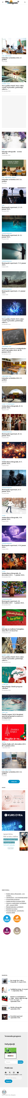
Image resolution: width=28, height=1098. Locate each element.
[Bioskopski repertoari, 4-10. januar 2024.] (14, 534)
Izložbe (3, 684)
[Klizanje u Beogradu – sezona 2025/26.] (14, 140)
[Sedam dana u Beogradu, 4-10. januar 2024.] (14, 506)
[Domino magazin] (10, 1056)
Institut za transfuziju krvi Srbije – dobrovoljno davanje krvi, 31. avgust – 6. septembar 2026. (18, 999)
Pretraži (20, 1062)
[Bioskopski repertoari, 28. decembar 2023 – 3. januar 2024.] (14, 589)
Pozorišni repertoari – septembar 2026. (16, 1017)
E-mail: (20, 1074)
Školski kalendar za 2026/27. (14, 907)
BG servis (4, 83)
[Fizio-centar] (15, 841)
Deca (3, 177)
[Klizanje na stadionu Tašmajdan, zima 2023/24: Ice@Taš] (14, 617)
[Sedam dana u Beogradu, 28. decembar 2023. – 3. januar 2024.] (14, 561)
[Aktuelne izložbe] (17, 931)
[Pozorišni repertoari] (17, 918)
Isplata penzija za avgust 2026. (15, 901)
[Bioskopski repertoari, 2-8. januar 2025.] (14, 279)
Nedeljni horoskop (11, 909)
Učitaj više (14, 781)
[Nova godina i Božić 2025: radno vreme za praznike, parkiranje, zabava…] (14, 307)
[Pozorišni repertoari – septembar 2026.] (4, 1017)
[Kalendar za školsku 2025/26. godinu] (14, 168)
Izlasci (8, 83)
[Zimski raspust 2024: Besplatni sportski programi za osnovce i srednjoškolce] (14, 703)
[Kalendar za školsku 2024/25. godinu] (14, 366)
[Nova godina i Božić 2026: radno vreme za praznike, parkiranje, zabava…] (14, 74)
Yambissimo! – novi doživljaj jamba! (17, 897)
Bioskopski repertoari (7, 233)
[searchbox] (11, 1062)
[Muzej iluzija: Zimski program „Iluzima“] (14, 675)
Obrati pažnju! (8, 177)
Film (3, 205)
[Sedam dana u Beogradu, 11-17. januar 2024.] (14, 450)
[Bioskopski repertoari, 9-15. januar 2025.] (14, 251)
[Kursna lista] (13, 800)
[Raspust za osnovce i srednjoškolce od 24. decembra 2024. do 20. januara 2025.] (14, 337)
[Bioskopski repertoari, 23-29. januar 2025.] (14, 196)
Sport (3, 149)
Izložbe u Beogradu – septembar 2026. (16, 1008)
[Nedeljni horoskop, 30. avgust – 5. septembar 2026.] (4, 990)
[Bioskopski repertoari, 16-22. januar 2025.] (14, 223)
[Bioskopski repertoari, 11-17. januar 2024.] (14, 478)
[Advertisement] (14, 19)
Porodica (14, 177)
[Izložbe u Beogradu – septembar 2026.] (4, 1008)
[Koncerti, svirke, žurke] (7, 931)
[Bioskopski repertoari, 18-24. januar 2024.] (14, 422)
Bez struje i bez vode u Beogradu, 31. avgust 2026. (18, 981)
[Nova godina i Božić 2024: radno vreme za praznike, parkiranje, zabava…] (14, 645)
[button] (3, 2)
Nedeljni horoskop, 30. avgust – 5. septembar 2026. (19, 990)
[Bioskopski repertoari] (7, 918)
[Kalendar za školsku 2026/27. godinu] (14, 46)
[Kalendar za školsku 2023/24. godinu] (14, 760)
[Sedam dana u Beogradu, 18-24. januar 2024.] (14, 394)
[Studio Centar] (10, 1050)
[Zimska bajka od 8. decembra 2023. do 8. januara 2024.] (14, 732)
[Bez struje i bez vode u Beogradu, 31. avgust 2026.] (4, 981)
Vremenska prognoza (12, 899)
